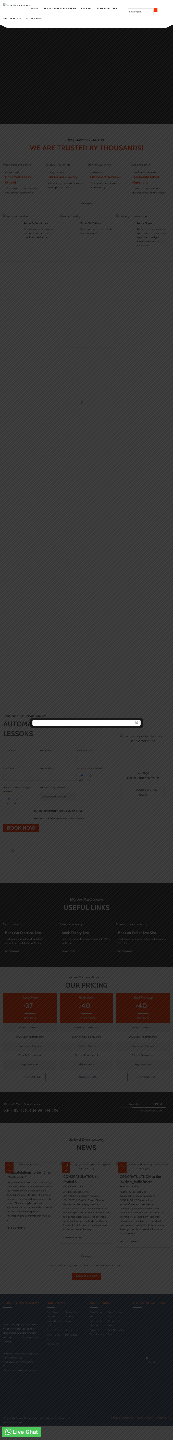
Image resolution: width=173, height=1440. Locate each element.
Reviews (86, 8)
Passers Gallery (106, 8)
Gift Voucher (12, 18)
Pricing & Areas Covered (60, 8)
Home (35, 8)
